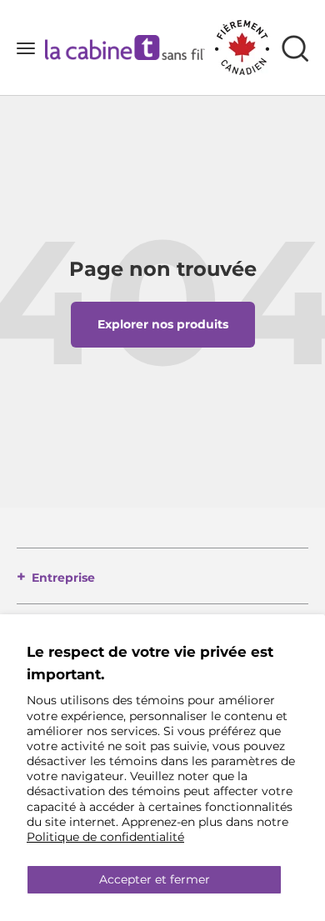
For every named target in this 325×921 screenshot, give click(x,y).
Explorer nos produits (163, 324)
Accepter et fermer (154, 879)
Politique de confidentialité (105, 836)
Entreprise (63, 577)
